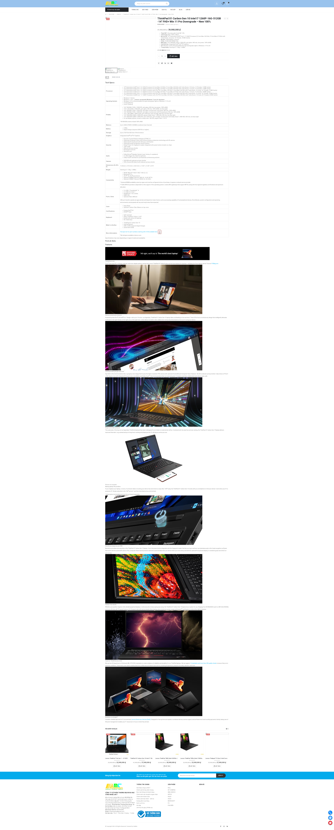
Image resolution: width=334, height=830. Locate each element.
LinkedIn (165, 63)
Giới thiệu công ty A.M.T (143, 787)
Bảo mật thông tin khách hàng (145, 792)
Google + (168, 63)
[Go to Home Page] (105, 14)
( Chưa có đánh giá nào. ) (172, 24)
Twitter (162, 63)
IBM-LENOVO (171, 792)
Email (171, 63)
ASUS (169, 796)
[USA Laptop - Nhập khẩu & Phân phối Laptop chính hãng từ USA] (111, 3)
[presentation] (105, 42)
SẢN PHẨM (155, 9)
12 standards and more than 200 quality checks (203, 663)
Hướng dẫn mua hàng (143, 801)
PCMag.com (215, 263)
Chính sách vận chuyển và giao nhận (147, 794)
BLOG (180, 9)
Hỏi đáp (139, 805)
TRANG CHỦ (135, 9)
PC (169, 803)
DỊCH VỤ (164, 9)
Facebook (158, 63)
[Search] (167, 4)
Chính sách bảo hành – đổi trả (145, 798)
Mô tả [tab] (107, 77)
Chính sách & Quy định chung (145, 790)
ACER (169, 798)
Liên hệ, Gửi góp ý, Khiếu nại (145, 807)
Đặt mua (174, 56)
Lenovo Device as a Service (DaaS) (141, 719)
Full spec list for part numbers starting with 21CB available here (139, 232)
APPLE (170, 794)
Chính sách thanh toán (143, 796)
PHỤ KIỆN (170, 805)
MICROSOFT (171, 801)
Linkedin (227, 826)
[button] (226, 729)
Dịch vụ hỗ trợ (141, 803)
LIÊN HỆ (188, 9)
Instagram (224, 826)
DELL (169, 787)
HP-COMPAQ (171, 790)
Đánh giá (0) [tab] (116, 77)
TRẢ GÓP (173, 9)
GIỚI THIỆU (145, 9)
